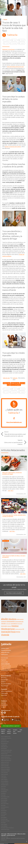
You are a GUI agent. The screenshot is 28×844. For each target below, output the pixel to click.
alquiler (4, 619)
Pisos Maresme (4, 748)
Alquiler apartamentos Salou (6, 750)
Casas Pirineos (3, 739)
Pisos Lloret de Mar (4, 803)
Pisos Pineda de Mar (5, 807)
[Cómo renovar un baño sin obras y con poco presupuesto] (14, 546)
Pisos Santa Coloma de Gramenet (7, 827)
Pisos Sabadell (3, 817)
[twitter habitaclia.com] (2, 712)
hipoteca (15, 626)
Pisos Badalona (4, 791)
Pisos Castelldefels (4, 781)
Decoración (19, 623)
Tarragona (15, 729)
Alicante (15, 733)
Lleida (21, 729)
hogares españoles (18, 629)
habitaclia (12, 35)
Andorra (19, 731)
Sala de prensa (4, 654)
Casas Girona (3, 776)
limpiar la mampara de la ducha (13, 146)
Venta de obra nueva (5, 829)
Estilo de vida (6, 378)
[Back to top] (25, 841)
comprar (3, 621)
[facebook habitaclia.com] (5, 712)
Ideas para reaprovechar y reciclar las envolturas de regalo (12, 473)
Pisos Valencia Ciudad (5, 796)
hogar (12, 629)
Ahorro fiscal (4, 695)
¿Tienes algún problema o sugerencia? (11, 725)
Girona (9, 729)
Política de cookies (21, 833)
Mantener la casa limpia (8, 49)
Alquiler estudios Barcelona (6, 755)
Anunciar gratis (4, 662)
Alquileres (12, 619)
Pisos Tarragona (4, 824)
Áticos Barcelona (4, 743)
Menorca (9, 731)
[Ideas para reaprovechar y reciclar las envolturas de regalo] (14, 463)
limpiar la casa (15, 383)
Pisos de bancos (4, 685)
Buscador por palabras (6, 683)
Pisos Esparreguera (4, 784)
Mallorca (3, 731)
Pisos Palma (3, 805)
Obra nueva (3, 677)
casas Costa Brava (4, 772)
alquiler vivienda (20, 619)
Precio (13, 632)
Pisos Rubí (3, 815)
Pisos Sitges (3, 822)
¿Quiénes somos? (5, 648)
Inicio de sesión (4, 657)
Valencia (3, 733)
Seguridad (3, 835)
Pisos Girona (3, 786)
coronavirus (14, 623)
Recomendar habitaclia (6, 670)
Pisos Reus (3, 808)
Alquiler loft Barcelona (5, 757)
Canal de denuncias (10, 835)
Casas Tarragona (4, 779)
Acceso (2, 707)
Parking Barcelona (4, 746)
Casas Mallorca (4, 777)
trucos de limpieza (15, 385)
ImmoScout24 (14, 838)
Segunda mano (4, 679)
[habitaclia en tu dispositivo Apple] (6, 720)
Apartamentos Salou (5, 741)
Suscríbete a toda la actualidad (14, 593)
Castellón (9, 733)
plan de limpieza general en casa (15, 66)
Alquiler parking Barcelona (6, 760)
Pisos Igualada (3, 801)
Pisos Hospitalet (4, 800)
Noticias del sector (5, 652)
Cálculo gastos (4, 693)
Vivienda (5, 634)
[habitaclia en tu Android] (16, 720)
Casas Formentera (4, 774)
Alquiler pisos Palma (5, 765)
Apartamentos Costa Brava (6, 738)
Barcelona (3, 729)
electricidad (4, 626)
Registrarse (3, 659)
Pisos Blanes (3, 793)
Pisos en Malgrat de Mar (5, 736)
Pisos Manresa (3, 810)
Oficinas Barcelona (4, 789)
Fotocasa (3, 838)
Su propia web (4, 705)
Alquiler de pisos (4, 753)
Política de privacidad (11, 833)
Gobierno (9, 626)
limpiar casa (6, 383)
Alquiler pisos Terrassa (5, 767)
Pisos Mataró (3, 812)
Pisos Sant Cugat (4, 819)
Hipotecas (5, 629)
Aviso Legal (3, 833)
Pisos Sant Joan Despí (5, 820)
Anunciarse (3, 703)
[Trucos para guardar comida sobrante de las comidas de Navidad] (14, 505)
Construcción (8, 623)
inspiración (5, 631)
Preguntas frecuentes (6, 650)
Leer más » (10, 490)
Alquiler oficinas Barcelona (6, 758)
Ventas (18, 632)
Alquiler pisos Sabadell (5, 769)
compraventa (10, 621)
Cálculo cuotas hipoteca (6, 691)
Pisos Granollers (4, 798)
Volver (5, 19)
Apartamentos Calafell (5, 770)
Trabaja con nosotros (5, 668)
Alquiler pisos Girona (5, 762)
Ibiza (14, 731)
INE (23, 629)
